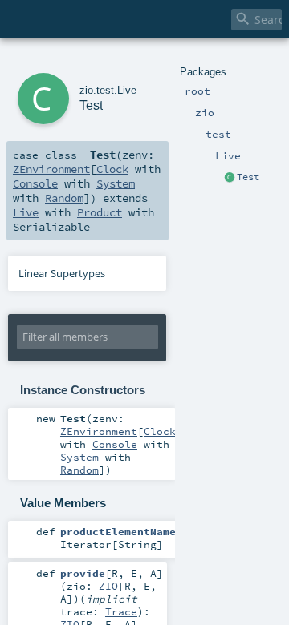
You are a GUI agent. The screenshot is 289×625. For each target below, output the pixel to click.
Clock (112, 169)
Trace (121, 611)
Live (126, 90)
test (105, 90)
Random (64, 198)
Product (99, 212)
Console (35, 183)
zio (86, 90)
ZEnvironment (51, 169)
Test (248, 177)
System (115, 183)
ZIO (108, 585)
